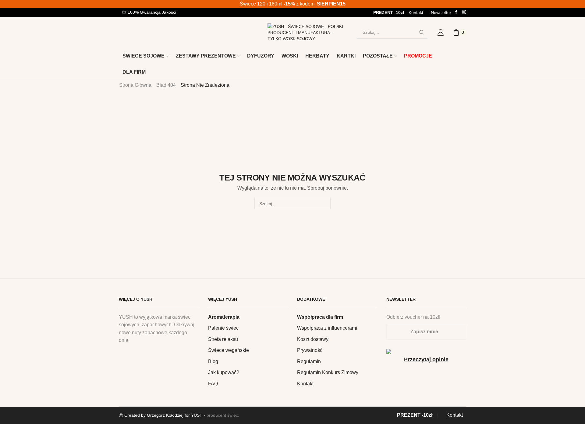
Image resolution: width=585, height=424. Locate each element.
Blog (213, 361)
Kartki (346, 55)
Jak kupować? (223, 372)
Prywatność (309, 350)
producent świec (222, 415)
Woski (290, 55)
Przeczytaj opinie (426, 359)
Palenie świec (223, 328)
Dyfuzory (260, 55)
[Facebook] (456, 12)
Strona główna (135, 85)
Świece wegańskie (228, 350)
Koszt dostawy (312, 339)
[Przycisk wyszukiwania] (422, 32)
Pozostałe (378, 55)
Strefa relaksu (223, 339)
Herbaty (317, 55)
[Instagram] (464, 12)
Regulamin (309, 361)
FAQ (213, 383)
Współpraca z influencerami (327, 328)
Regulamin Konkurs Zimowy (327, 372)
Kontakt (416, 12)
